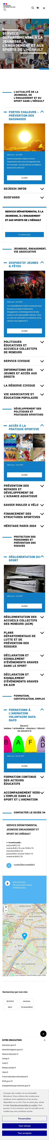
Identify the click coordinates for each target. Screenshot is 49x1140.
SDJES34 (10, 1001)
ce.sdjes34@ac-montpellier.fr (24, 864)
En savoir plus (24, 234)
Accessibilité (38, 8)
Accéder (24, 178)
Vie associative (27, 1007)
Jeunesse (26, 1001)
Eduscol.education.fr (10, 1054)
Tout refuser (24, 1125)
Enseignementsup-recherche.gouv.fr (16, 1085)
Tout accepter (24, 1133)
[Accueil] (9, 7)
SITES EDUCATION (12, 1040)
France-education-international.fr (15, 1076)
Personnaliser (24, 1118)
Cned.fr (5, 1063)
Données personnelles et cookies (23, 1105)
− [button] (6, 910)
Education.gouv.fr (9, 1045)
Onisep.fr (5, 1058)
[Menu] (43, 8)
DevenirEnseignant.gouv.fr (12, 1049)
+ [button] (6, 906)
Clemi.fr (5, 1072)
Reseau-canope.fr (9, 1067)
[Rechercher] (33, 8)
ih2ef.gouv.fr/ (7, 1081)
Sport (10, 1007)
